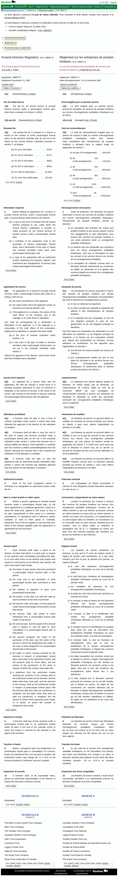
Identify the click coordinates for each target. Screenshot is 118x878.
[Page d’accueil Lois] (2, 10)
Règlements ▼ (42, 7)
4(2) (6, 432)
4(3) (6, 459)
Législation (6, 7)
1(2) (6, 106)
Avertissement (31, 871)
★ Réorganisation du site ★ (13, 10)
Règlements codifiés (46, 10)
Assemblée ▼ (110, 7)
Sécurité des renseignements (60, 872)
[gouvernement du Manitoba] (8, 2)
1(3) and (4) (10, 120)
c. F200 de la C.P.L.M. (89, 70)
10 (6, 776)
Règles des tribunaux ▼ (60, 7)
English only (7, 85)
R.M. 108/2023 (45, 30)
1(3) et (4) (68, 120)
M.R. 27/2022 (29, 94)
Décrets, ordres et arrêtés (82, 7)
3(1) (6, 291)
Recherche (19, 7)
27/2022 (19, 182)
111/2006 (19, 804)
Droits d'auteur (43, 871)
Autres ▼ (98, 7)
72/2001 (47, 863)
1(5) (6, 132)
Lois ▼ (31, 7)
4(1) (6, 418)
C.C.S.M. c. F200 (9, 70)
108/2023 (17, 866)
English (113, 3)
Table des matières (70, 88)
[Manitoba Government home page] (100, 871)
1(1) (6, 94)
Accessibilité (20, 871)
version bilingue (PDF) (14, 18)
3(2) (6, 382)
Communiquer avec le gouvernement (82, 872)
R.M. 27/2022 (85, 94)
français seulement (68, 85)
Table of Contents (11, 88)
